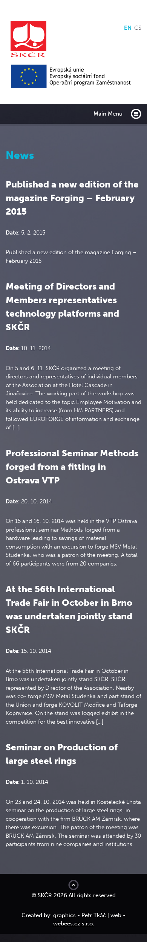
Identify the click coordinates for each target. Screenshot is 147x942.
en (128, 27)
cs (137, 27)
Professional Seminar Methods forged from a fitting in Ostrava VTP (72, 467)
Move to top (73, 885)
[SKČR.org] (73, 39)
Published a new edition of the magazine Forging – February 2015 (72, 198)
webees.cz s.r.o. (73, 923)
